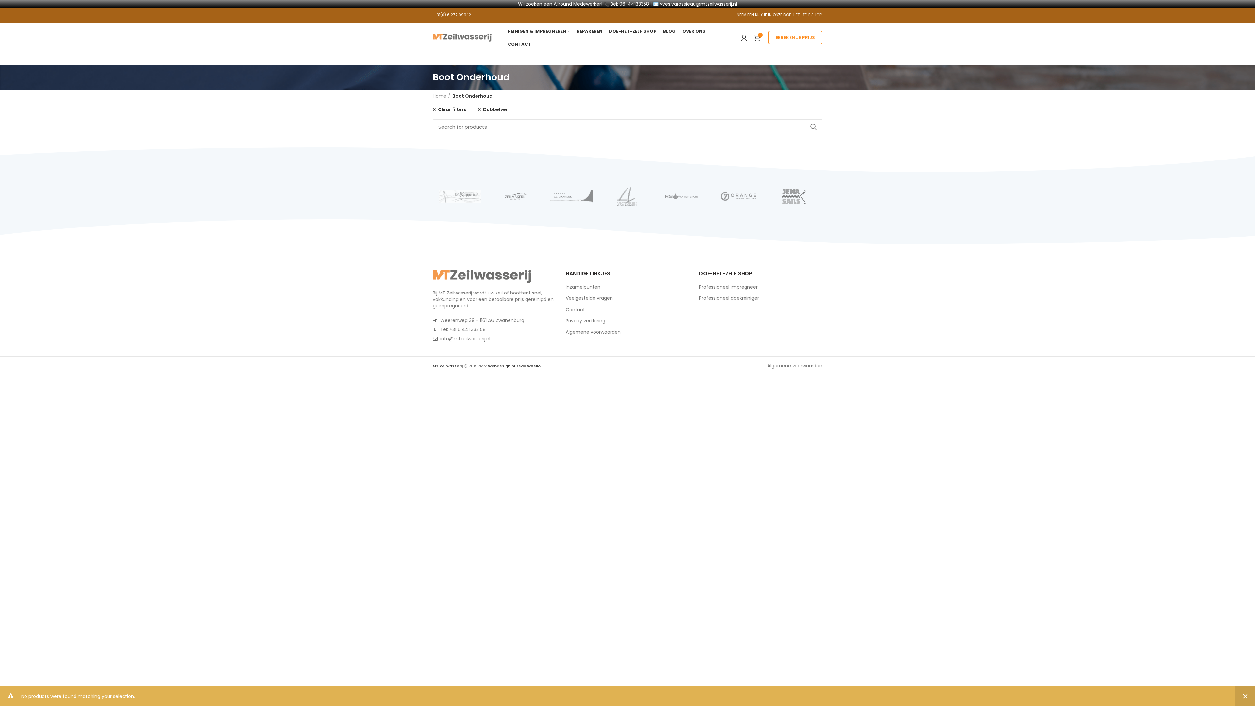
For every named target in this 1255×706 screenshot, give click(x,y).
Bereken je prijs (795, 37)
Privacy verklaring (585, 320)
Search (813, 126)
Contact (575, 309)
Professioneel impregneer (728, 287)
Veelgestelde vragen (589, 298)
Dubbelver (495, 110)
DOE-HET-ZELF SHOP (802, 15)
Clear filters (452, 109)
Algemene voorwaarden (593, 332)
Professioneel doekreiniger (729, 298)
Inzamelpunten (583, 287)
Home (439, 96)
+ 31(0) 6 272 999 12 (452, 15)
